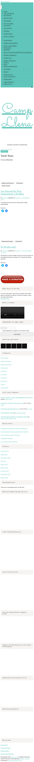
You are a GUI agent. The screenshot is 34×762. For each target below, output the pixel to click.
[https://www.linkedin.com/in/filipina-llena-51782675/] (19, 346)
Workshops (8, 79)
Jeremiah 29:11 (5, 299)
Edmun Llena (8, 399)
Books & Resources (10, 66)
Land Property (9, 82)
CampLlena (5, 198)
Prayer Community (10, 55)
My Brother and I (8, 246)
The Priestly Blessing (7, 409)
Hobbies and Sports (11, 43)
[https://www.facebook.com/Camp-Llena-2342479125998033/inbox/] (13, 346)
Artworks (7, 21)
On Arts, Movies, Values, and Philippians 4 (13, 397)
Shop (5, 64)
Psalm (21, 403)
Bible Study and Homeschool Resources (18, 52)
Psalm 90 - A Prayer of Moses (10, 403)
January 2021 (4, 464)
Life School (8, 28)
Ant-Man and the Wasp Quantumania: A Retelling (12, 192)
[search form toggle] (32, 87)
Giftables (7, 69)
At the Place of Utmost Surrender (10, 435)
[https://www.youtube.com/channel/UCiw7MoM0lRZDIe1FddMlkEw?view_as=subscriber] (3, 346)
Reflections (8, 18)
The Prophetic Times (7, 413)
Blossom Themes (24, 759)
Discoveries (8, 40)
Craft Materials (9, 76)
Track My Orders (6, 748)
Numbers (17, 409)
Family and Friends (10, 46)
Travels (6, 31)
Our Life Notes (9, 13)
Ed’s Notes (7, 15)
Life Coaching (8, 23)
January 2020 (4, 468)
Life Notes (19, 183)
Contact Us (8, 84)
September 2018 (5, 474)
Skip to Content (5, 1)
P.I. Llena (29, 409)
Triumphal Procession (7, 438)
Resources (7, 48)
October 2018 (5, 471)
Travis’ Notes (8, 38)
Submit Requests (10, 61)
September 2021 (5, 458)
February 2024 (5, 451)
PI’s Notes (7, 25)
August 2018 (4, 478)
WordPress (11, 760)
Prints (6, 72)
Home (5, 11)
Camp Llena (17, 117)
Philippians (30, 397)
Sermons (7, 49)
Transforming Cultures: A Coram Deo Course (14, 417)
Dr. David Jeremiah (21, 413)
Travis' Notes (6, 185)
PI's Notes (4, 378)
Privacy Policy (5, 751)
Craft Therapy (9, 36)
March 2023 (4, 454)
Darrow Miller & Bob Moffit (8, 418)
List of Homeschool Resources (9, 442)
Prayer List (8, 58)
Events (6, 62)
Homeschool (8, 34)
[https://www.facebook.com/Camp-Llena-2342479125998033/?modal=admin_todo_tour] (8, 346)
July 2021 (3, 461)
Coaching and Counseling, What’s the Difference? (14, 428)
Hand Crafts (8, 74)
